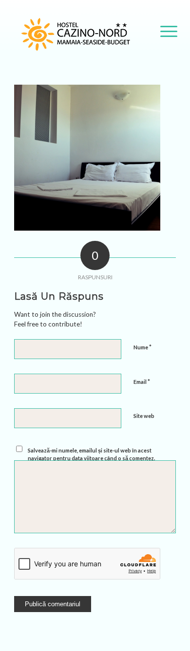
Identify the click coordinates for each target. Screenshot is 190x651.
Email (141, 381)
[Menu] (164, 31)
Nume (142, 347)
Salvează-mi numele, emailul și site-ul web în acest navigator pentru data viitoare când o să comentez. (91, 454)
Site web (143, 416)
